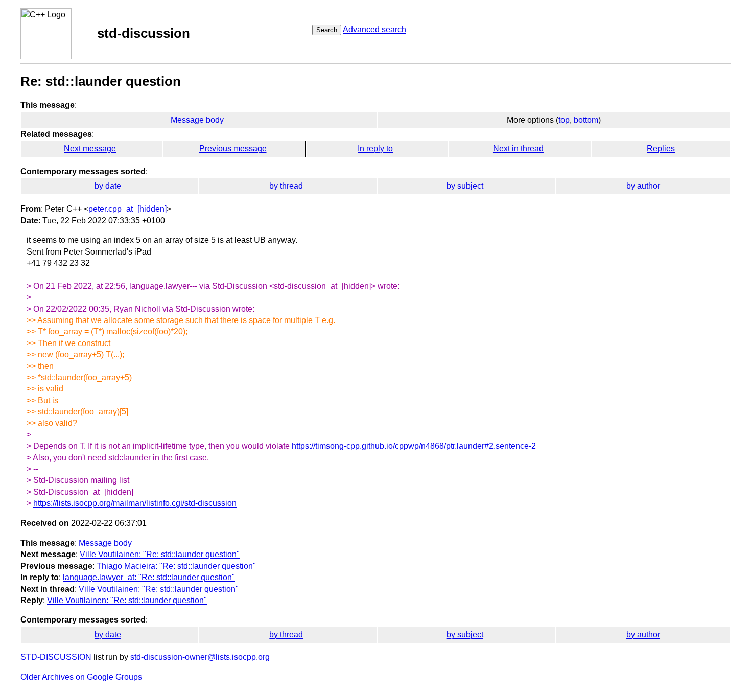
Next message (90, 148)
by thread (286, 185)
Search (326, 30)
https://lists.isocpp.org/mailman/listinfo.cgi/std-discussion (135, 503)
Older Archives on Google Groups (81, 677)
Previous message (233, 148)
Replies (661, 148)
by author (643, 185)
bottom (586, 120)
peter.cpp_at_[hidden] (127, 208)
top (564, 120)
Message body (197, 120)
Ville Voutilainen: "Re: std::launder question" (160, 554)
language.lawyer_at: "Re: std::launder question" (149, 577)
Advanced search (374, 29)
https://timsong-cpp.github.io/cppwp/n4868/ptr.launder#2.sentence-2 (414, 446)
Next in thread (518, 148)
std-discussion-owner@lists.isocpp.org (200, 657)
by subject (465, 185)
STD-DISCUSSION (55, 657)
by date (108, 185)
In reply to (375, 148)
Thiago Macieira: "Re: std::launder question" (176, 566)
